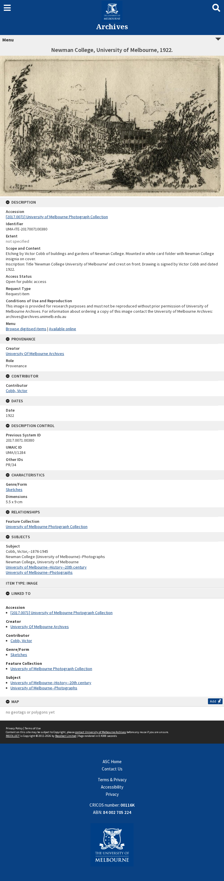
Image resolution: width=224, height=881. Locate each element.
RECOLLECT (13, 736)
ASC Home (112, 761)
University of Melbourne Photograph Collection (51, 668)
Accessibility (112, 787)
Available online (62, 328)
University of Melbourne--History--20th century (50, 682)
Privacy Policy (14, 728)
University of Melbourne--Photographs (43, 688)
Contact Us (112, 769)
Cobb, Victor (21, 640)
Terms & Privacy (112, 779)
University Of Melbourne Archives (39, 626)
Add (213, 701)
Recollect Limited (65, 736)
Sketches (18, 654)
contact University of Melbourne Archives (100, 732)
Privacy (112, 794)
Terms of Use (33, 728)
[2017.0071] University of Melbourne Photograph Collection (61, 612)
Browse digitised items (26, 328)
